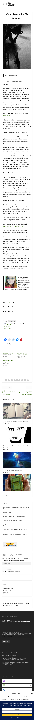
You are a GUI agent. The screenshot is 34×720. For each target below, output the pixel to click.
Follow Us (6, 576)
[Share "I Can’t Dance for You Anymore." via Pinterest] (18, 379)
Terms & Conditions (7, 620)
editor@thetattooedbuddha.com (21, 621)
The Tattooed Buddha (18, 324)
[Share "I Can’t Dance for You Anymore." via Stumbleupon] (24, 379)
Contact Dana (7, 590)
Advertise (5, 592)
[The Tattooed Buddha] (7, 330)
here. (29, 289)
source (11, 302)
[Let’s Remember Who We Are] (17, 482)
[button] (31, 693)
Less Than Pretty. (8, 353)
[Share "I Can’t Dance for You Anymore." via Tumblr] (15, 379)
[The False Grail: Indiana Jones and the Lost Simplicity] (17, 411)
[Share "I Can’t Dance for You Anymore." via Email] (28, 379)
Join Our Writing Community (11, 594)
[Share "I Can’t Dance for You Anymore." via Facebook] (6, 379)
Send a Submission (8, 588)
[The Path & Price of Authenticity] (17, 460)
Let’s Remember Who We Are (11, 493)
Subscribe (7, 569)
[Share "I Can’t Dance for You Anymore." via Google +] (12, 379)
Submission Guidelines (8, 619)
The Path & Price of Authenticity (12, 470)
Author (5, 321)
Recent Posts (12, 321)
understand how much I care (13, 226)
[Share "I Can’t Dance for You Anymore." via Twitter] (9, 379)
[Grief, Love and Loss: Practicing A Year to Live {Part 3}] (17, 435)
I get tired (6, 116)
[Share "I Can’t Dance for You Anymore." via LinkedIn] (21, 379)
